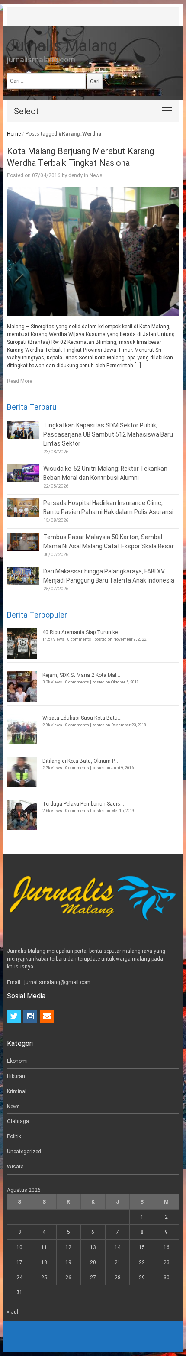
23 (167, 1262)
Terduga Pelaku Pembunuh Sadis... (83, 804)
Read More (19, 381)
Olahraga (18, 1121)
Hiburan (16, 1076)
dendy (75, 175)
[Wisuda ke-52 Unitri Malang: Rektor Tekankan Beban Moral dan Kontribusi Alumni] (23, 473)
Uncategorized (24, 1152)
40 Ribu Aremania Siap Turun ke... (82, 632)
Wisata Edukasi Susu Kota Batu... (82, 718)
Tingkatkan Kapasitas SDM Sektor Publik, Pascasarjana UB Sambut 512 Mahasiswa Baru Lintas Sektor (108, 434)
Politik (14, 1136)
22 (142, 1262)
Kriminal (16, 1091)
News (96, 175)
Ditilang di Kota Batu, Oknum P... (80, 761)
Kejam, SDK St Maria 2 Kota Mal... (81, 675)
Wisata (15, 1167)
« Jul (12, 1312)
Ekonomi (17, 1061)
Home (14, 134)
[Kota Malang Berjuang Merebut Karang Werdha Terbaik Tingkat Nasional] (93, 251)
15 (142, 1247)
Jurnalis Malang (62, 46)
